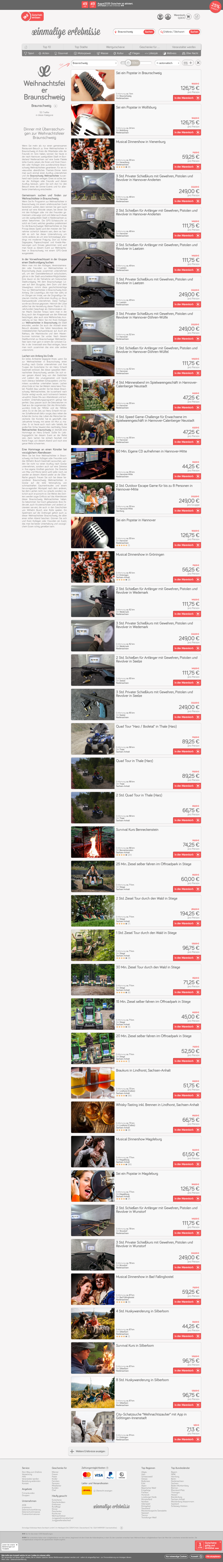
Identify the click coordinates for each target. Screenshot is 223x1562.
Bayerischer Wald (148, 1488)
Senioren (55, 1483)
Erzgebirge (145, 1490)
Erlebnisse (56, 1505)
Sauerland (145, 1508)
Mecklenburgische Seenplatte (154, 1511)
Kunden (55, 1488)
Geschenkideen (58, 1502)
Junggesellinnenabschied (62, 1518)
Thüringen (175, 1493)
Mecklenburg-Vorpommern (182, 1502)
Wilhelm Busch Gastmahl (38, 461)
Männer (55, 1472)
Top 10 (47, 47)
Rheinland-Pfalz (178, 1490)
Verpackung (27, 1474)
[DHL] (87, 1490)
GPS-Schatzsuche (54, 220)
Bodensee (145, 1481)
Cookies (27, 1557)
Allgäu (144, 1472)
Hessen (174, 1495)
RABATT (214, 9)
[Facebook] (121, 1528)
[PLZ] (115, 32)
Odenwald (145, 1504)
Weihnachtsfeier (59, 1516)
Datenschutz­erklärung (31, 1510)
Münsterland (146, 1499)
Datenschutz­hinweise (31, 1512)
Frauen (55, 1474)
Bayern (174, 1472)
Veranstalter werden (184, 47)
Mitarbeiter (56, 1486)
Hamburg (175, 1477)
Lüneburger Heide (149, 1497)
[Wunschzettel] (196, 16)
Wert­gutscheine (115, 47)
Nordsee (145, 1502)
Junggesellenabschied (61, 1520)
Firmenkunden (28, 1493)
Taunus (144, 1515)
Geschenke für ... (150, 47)
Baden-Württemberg (180, 1486)
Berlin (173, 1479)
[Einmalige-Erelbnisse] (111, 1506)
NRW (173, 1474)
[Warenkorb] (188, 16)
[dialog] (111, 1557)
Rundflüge (56, 1507)
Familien (55, 1481)
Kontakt (25, 1483)
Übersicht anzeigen (104, 1491)
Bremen (174, 1488)
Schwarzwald (146, 1477)
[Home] (25, 47)
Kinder (54, 1479)
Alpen (143, 1486)
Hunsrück (145, 1495)
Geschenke (57, 1511)
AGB (24, 1505)
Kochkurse (56, 1514)
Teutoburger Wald (148, 1518)
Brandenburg (176, 1497)
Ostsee (144, 1479)
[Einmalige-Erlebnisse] (66, 31)
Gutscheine (57, 1500)
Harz (143, 1474)
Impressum (27, 1507)
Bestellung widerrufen (31, 1481)
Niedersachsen (177, 1481)
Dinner (54, 1509)
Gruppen (25, 1495)
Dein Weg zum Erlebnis (32, 1472)
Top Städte (81, 47)
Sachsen (174, 1483)
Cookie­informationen (31, 1514)
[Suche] (161, 32)
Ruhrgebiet (146, 1506)
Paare (54, 1477)
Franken (144, 1493)
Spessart (145, 1513)
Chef (54, 1490)
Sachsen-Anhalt (178, 1499)
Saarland (175, 1504)
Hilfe (24, 1477)
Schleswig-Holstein (179, 1506)
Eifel (143, 1483)
